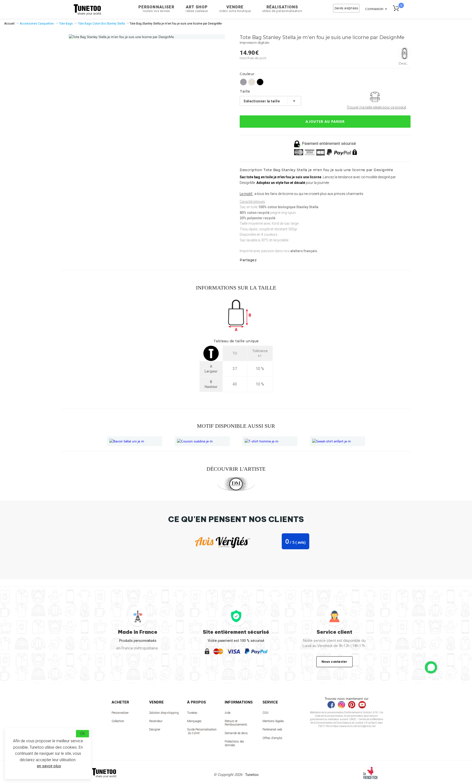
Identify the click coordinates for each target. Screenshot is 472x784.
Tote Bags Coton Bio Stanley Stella (101, 23)
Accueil (9, 23)
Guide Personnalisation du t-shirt (202, 731)
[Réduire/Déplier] (431, 667)
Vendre (235, 9)
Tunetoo (192, 713)
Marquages (194, 721)
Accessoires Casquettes (37, 23)
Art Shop (197, 9)
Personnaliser (156, 9)
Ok (82, 733)
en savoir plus (49, 766)
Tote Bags (66, 23)
